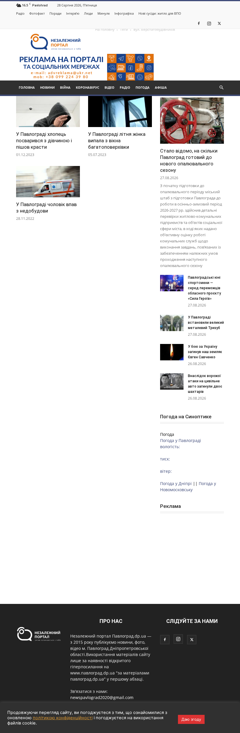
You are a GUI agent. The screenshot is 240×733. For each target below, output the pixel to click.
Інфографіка (124, 13)
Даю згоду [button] (191, 719)
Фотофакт (37, 13)
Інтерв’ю (72, 13)
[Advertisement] (192, 550)
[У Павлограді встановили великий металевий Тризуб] (172, 323)
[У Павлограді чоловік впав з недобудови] (48, 182)
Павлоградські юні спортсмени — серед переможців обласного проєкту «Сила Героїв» (204, 288)
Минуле (103, 13)
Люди (88, 13)
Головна (27, 87)
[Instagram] (209, 23)
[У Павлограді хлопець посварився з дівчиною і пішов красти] (48, 111)
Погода (143, 87)
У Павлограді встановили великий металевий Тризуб (206, 322)
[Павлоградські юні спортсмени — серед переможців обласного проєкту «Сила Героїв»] (172, 283)
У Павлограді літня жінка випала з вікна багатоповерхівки (116, 140)
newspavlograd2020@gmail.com (101, 697)
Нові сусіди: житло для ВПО (159, 13)
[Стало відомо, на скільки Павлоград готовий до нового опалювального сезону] (192, 120)
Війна (65, 87)
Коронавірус (87, 87)
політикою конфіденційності (62, 717)
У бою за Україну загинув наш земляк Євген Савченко (205, 352)
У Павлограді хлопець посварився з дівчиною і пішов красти (44, 140)
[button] (221, 87)
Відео (109, 87)
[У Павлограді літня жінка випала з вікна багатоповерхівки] (120, 111)
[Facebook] (199, 23)
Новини (47, 87)
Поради (55, 13)
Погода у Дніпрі (176, 483)
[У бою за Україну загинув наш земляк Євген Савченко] (172, 352)
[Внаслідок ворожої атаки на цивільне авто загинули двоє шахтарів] (172, 381)
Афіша (161, 87)
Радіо (20, 13)
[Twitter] (219, 23)
